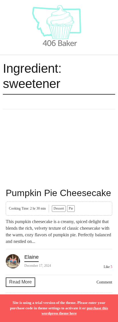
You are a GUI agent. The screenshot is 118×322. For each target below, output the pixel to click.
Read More (20, 281)
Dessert (59, 208)
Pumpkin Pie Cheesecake (58, 193)
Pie (71, 208)
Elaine (31, 257)
